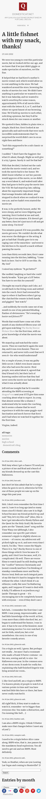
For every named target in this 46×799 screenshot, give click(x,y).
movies (5, 439)
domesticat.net (23, 14)
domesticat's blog (11, 445)
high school (8, 442)
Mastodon (8, 794)
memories (7, 435)
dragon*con (8, 394)
